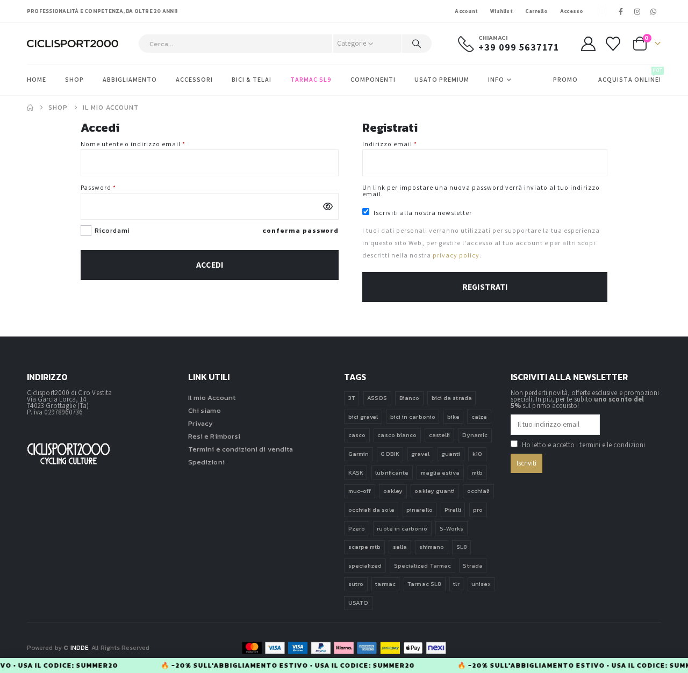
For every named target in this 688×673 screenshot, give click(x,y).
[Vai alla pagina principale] (30, 107)
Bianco (409, 397)
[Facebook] (621, 11)
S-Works (451, 528)
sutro (355, 583)
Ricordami (112, 230)
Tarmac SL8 (424, 583)
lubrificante (391, 472)
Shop (74, 79)
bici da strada (452, 397)
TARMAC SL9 (311, 79)
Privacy (200, 423)
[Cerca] (417, 43)
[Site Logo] (72, 44)
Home (36, 79)
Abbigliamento (130, 79)
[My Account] (588, 44)
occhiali (478, 490)
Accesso (572, 11)
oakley (393, 490)
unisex (481, 583)
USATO (358, 602)
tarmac (385, 583)
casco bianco (397, 435)
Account (466, 11)
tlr (456, 583)
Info (496, 79)
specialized (365, 565)
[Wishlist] (613, 44)
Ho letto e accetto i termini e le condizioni (583, 444)
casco (357, 435)
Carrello (536, 11)
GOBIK (390, 453)
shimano (431, 546)
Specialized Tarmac (422, 565)
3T (351, 397)
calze (479, 416)
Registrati (485, 286)
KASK (355, 472)
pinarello (419, 509)
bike (453, 416)
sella (400, 546)
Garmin (358, 453)
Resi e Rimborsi (214, 436)
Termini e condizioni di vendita (240, 449)
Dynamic (475, 435)
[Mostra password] (328, 206)
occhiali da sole (371, 509)
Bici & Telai (251, 79)
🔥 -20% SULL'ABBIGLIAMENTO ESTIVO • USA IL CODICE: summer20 (294, 665)
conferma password (300, 230)
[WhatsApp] (654, 11)
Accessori (194, 79)
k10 (477, 453)
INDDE (79, 648)
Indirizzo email (404, 144)
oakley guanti (434, 490)
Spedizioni (206, 462)
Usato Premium (441, 79)
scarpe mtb (364, 546)
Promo (565, 79)
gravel (420, 453)
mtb (477, 472)
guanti (450, 453)
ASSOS (377, 397)
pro (478, 509)
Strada (472, 565)
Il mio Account (211, 397)
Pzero (356, 528)
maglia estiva (440, 472)
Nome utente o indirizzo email (148, 144)
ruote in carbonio (402, 528)
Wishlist (501, 11)
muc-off (359, 490)
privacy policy (456, 255)
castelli (439, 435)
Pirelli (453, 509)
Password (113, 187)
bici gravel (363, 416)
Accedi (210, 264)
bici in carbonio (412, 416)
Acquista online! (629, 75)
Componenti (373, 79)
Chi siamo (204, 410)
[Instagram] (637, 11)
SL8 (461, 546)
